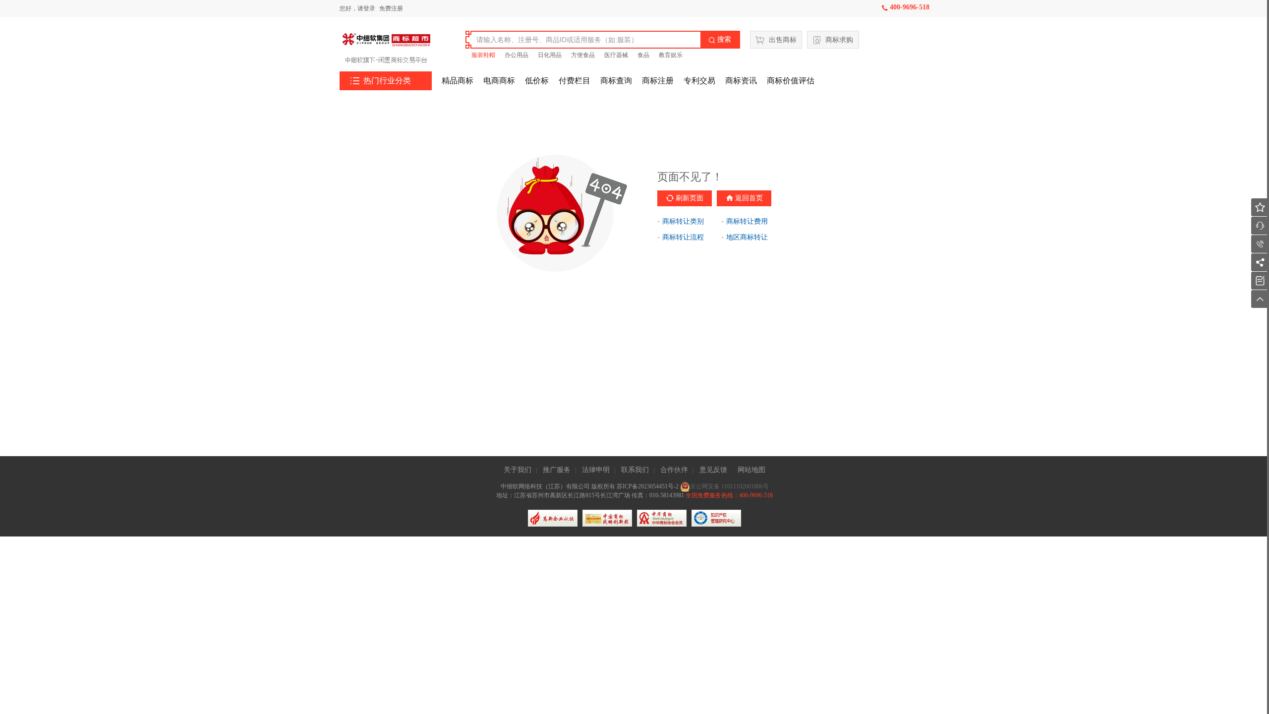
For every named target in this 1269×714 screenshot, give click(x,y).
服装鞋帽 (483, 55)
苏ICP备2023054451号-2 (648, 486)
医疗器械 (616, 55)
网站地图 (751, 470)
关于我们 (517, 470)
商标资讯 (741, 80)
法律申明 (596, 470)
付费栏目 (574, 80)
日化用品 (550, 55)
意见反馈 (713, 470)
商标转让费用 (747, 221)
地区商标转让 (747, 237)
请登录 (366, 8)
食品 (643, 55)
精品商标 (457, 80)
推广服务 (557, 470)
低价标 (537, 80)
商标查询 (616, 80)
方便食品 (583, 55)
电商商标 (499, 80)
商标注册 (658, 80)
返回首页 (749, 198)
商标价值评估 (790, 80)
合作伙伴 (674, 470)
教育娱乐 (671, 55)
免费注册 (391, 8)
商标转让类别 (683, 221)
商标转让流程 (683, 237)
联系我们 (635, 470)
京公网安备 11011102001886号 (729, 486)
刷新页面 (689, 198)
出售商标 (783, 40)
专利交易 (699, 80)
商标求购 (839, 40)
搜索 (719, 39)
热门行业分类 (380, 80)
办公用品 (516, 55)
